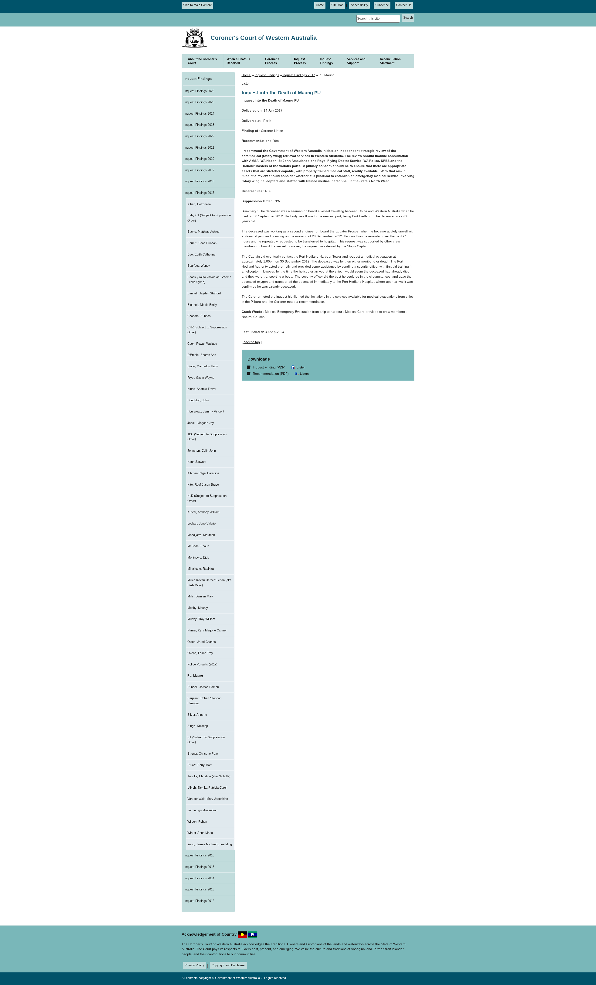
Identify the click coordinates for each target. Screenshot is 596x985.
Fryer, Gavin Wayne (200, 377)
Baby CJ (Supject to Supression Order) (209, 218)
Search (408, 17)
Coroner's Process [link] (272, 61)
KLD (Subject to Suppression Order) (207, 498)
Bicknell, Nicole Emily (202, 305)
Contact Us (403, 5)
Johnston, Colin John (201, 450)
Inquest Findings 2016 (199, 855)
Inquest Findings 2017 (199, 192)
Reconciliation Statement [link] (390, 61)
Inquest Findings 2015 (199, 867)
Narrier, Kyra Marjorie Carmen (207, 630)
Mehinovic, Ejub (198, 557)
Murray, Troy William (201, 619)
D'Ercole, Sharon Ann (201, 355)
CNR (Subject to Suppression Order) (207, 330)
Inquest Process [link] (300, 61)
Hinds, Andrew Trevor (201, 389)
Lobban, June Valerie (201, 523)
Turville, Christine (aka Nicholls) (208, 776)
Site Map (337, 5)
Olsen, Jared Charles (201, 642)
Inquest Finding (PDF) (267, 367)
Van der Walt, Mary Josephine (207, 799)
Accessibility (359, 5)
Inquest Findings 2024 (199, 113)
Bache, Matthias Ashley (203, 231)
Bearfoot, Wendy (198, 265)
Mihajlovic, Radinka (200, 568)
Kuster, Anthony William (203, 512)
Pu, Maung (195, 675)
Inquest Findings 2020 (199, 158)
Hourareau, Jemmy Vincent (205, 411)
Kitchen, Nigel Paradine (203, 473)
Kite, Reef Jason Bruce (203, 484)
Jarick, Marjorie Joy (200, 423)
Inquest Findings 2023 (199, 124)
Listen (300, 367)
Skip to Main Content (197, 5)
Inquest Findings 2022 (199, 136)
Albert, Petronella (199, 204)
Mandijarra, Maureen (201, 535)
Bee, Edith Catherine (201, 254)
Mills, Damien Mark (200, 596)
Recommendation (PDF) (269, 373)
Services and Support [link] (356, 61)
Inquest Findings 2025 (199, 102)
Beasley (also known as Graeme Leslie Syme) (209, 279)
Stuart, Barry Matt (199, 765)
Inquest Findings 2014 (199, 878)
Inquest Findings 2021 (199, 147)
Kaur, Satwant (196, 462)
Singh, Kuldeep (197, 726)
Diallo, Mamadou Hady (202, 366)
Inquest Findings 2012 (199, 901)
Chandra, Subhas (199, 316)
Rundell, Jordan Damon (203, 687)
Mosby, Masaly (197, 608)
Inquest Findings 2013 (199, 889)
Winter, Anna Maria (200, 833)
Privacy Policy (194, 965)
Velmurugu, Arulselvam (202, 810)
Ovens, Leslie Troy (200, 653)
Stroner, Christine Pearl (203, 753)
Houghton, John (198, 400)
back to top (252, 342)
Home (320, 5)
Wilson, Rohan (197, 821)
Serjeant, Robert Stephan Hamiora (204, 700)
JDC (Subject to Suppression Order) (207, 437)
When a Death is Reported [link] (238, 61)
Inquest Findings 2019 (199, 170)
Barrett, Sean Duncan (202, 243)
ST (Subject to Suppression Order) (206, 740)
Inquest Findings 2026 (199, 91)
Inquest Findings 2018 (199, 181)
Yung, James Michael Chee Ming (209, 844)
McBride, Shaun (198, 546)
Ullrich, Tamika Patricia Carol (207, 787)
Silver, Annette (197, 714)
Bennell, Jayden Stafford (204, 293)
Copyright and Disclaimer (228, 965)
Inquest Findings (198, 79)
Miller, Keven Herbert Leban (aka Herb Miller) (209, 582)
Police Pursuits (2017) (202, 664)
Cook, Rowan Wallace (202, 343)
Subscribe (382, 5)
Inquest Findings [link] (326, 61)
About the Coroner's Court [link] (202, 61)
